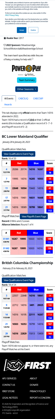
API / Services (9, 378)
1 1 (6, 238)
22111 (32, 314)
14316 (32, 169)
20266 (15, 169)
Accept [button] (21, 30)
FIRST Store (8, 391)
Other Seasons (25, 89)
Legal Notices (10, 397)
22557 (15, 295)
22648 (15, 188)
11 (6, 188)
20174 (23, 169)
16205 (32, 178)
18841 (40, 207)
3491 (31, 305)
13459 (40, 333)
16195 (23, 314)
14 (6, 314)
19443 (32, 188)
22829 (23, 333)
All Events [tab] (8, 98)
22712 (15, 305)
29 (6, 333)
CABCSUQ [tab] (23, 98)
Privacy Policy (11, 15)
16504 (23, 188)
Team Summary (26, 80)
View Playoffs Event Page (34, 216)
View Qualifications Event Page (18, 154)
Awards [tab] (8, 104)
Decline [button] (33, 30)
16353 (23, 324)
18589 (23, 207)
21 (6, 207)
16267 (40, 169)
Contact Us (8, 384)
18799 (32, 207)
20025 (40, 305)
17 (6, 197)
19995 (15, 178)
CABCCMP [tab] (38, 98)
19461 (23, 197)
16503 (40, 178)
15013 (32, 333)
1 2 (6, 248)
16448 (40, 197)
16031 (32, 197)
